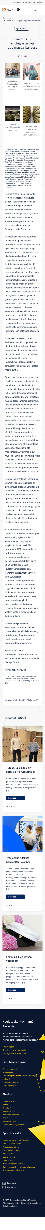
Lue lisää (12, 798)
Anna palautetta (9, 1121)
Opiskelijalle (7, 1072)
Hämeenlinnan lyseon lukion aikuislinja (18, 1167)
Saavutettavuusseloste (31, 1203)
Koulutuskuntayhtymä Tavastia (15, 1140)
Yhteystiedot (16, 2)
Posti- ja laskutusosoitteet (14, 1053)
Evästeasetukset (10, 1206)
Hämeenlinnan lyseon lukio (13, 1163)
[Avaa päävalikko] (40, 10)
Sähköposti (7, 1111)
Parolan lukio (8, 1153)
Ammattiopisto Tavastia (12, 1143)
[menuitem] (17, 2)
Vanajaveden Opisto (10, 1147)
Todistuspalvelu (9, 1101)
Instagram (11, 1187)
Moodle (5, 1108)
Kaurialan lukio (8, 1157)
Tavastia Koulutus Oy (11, 1150)
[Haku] (34, 10)
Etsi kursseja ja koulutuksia (32, 2)
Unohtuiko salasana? (11, 1114)
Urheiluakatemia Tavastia (13, 1170)
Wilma (5, 1105)
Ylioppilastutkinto (10, 1082)
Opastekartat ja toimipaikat (14, 1050)
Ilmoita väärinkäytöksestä (13, 1124)
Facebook (11, 1183)
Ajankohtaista (22, 28)
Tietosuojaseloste (11, 1203)
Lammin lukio (8, 1160)
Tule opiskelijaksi (9, 1086)
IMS (4, 1118)
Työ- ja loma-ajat (9, 1069)
